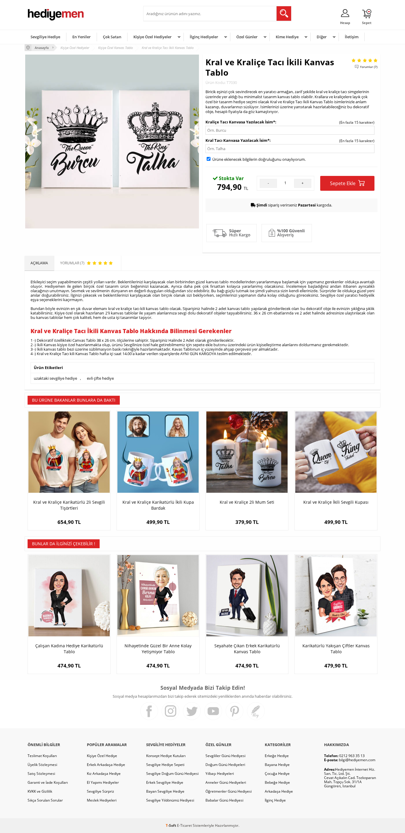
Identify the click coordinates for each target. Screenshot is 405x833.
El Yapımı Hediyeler (103, 782)
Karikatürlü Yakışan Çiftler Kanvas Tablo (336, 648)
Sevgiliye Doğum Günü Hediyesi (172, 773)
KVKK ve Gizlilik (40, 791)
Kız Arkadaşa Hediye (104, 773)
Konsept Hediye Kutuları (166, 755)
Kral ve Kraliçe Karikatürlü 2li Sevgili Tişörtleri (69, 505)
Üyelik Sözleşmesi (42, 764)
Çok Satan (112, 36)
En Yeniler (81, 36)
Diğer (322, 36)
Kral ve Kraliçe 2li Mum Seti (247, 502)
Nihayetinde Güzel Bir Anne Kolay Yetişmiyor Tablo (158, 648)
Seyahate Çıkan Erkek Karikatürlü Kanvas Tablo (247, 648)
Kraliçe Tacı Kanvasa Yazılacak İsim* (240, 122)
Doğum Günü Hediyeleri (225, 764)
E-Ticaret (184, 825)
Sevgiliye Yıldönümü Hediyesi (170, 800)
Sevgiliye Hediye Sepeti (165, 764)
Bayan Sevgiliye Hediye (165, 791)
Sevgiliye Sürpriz (100, 791)
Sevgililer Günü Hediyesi (225, 755)
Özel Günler (247, 36)
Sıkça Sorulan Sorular (45, 800)
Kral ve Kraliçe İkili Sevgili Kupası (336, 502)
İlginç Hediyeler (204, 36)
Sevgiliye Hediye (45, 36)
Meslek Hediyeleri (102, 800)
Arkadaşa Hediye (279, 791)
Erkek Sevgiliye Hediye (164, 782)
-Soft (171, 825)
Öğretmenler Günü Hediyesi (228, 791)
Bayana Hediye (277, 764)
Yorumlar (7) (368, 67)
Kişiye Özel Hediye (102, 755)
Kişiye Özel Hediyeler (152, 36)
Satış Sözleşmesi (41, 773)
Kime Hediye (287, 36)
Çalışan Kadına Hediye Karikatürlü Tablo (69, 648)
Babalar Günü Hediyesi (224, 800)
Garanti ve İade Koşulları (48, 782)
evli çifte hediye (100, 378)
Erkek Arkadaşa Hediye (106, 764)
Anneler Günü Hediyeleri (225, 782)
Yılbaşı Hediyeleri (219, 773)
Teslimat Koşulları (42, 755)
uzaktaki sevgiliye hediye (55, 378)
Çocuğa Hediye (277, 773)
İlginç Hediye (275, 800)
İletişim (351, 36)
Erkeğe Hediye (277, 755)
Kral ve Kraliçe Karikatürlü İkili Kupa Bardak (158, 505)
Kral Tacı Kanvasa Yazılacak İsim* (237, 140)
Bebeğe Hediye (277, 782)
